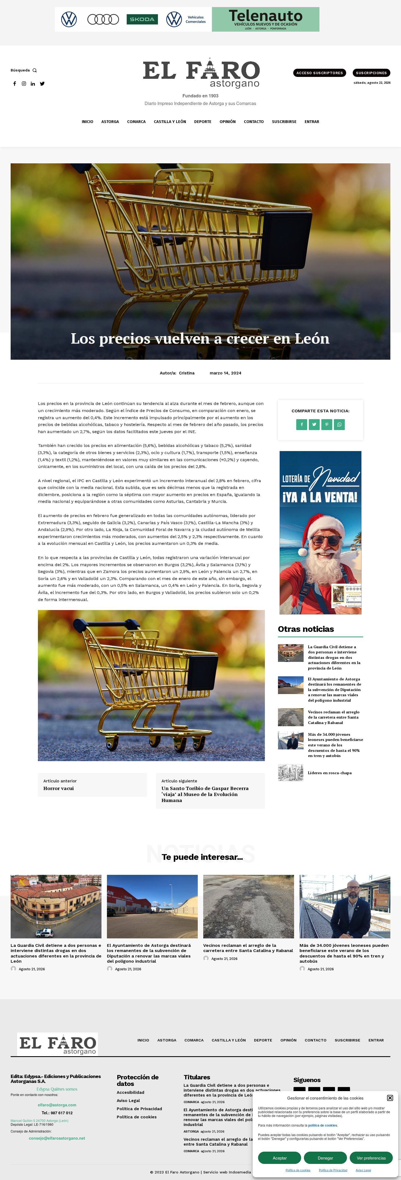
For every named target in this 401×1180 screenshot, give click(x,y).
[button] (390, 1098)
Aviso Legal (363, 1170)
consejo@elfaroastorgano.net (57, 1138)
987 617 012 (62, 1112)
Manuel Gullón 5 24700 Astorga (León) (39, 1120)
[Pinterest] (326, 424)
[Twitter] (42, 84)
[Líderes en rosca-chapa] (290, 773)
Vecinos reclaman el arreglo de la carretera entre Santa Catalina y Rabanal (334, 717)
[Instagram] (24, 84)
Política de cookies (298, 1170)
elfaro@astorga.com (57, 1104)
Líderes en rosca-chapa (330, 772)
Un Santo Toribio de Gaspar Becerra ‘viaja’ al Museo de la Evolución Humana (205, 794)
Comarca (191, 1102)
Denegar (325, 1158)
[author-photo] (14, 969)
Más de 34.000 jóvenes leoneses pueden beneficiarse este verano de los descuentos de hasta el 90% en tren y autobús (335, 745)
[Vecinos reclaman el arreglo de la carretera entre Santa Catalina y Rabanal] (290, 717)
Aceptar (280, 1158)
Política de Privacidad (333, 1170)
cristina (186, 373)
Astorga (191, 1131)
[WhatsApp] (339, 424)
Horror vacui (58, 788)
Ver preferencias (371, 1158)
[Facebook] (15, 84)
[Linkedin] (33, 84)
